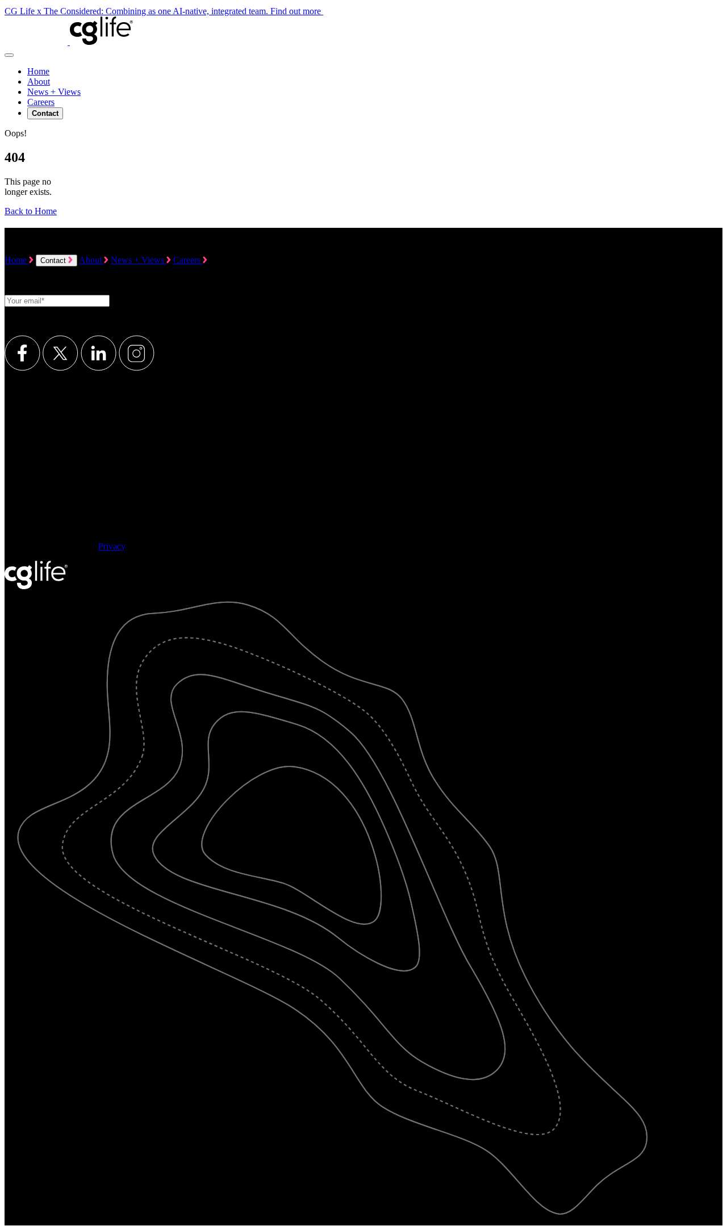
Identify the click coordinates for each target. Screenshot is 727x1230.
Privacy (111, 546)
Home (38, 71)
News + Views (54, 92)
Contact (54, 260)
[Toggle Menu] (9, 55)
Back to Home (31, 211)
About (38, 81)
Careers (41, 102)
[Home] (69, 42)
